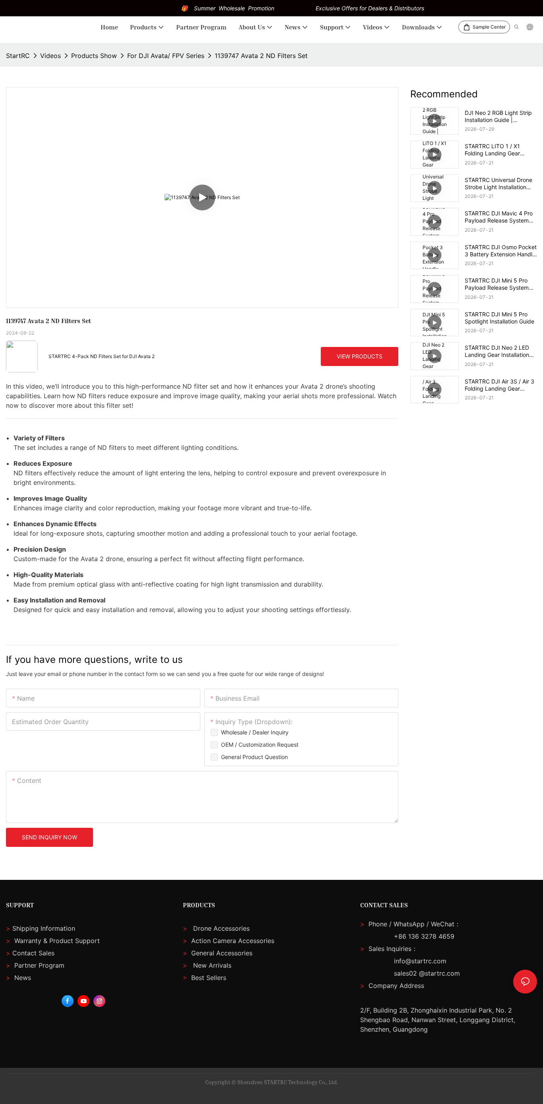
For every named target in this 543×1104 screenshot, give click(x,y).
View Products (359, 356)
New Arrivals (212, 965)
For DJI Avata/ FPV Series (165, 56)
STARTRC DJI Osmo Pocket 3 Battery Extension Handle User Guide (501, 251)
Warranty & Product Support (56, 941)
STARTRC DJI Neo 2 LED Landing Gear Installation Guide (497, 351)
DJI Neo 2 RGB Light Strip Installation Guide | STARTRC (498, 116)
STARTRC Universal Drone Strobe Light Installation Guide (498, 183)
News (18, 978)
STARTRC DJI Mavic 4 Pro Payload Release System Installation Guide (499, 217)
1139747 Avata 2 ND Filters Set (261, 56)
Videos (50, 56)
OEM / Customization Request (260, 744)
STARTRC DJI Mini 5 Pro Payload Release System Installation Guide (497, 284)
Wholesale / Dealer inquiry (255, 732)
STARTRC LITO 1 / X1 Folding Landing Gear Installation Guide (492, 150)
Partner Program (35, 965)
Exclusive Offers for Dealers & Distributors (370, 8)
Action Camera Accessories (231, 941)
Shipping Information (40, 928)
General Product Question (254, 756)
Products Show (94, 56)
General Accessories (221, 953)
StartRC (18, 56)
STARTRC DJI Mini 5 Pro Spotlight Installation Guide (499, 318)
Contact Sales (30, 953)
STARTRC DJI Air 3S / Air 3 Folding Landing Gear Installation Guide (499, 385)
